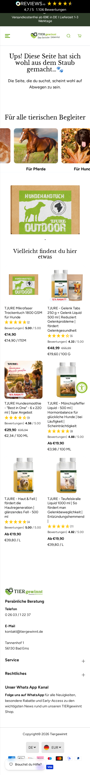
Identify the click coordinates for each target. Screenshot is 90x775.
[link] (45, 591)
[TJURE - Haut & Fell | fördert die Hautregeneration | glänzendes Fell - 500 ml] (23, 475)
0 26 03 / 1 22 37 (18, 615)
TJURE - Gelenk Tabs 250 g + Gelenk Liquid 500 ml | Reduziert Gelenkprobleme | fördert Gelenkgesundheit (65, 319)
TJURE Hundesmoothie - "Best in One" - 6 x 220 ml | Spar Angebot (23, 408)
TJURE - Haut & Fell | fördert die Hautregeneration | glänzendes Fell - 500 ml (21, 508)
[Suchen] (68, 35)
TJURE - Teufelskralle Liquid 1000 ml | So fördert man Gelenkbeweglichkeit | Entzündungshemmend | (66, 510)
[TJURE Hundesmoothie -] (23, 380)
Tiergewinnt (58, 734)
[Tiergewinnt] (45, 36)
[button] (8, 36)
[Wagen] (79, 35)
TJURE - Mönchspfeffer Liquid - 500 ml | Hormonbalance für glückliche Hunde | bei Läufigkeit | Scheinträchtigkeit (66, 414)
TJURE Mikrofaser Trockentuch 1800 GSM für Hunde (23, 312)
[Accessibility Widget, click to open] (82, 387)
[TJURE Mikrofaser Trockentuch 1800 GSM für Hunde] (23, 285)
